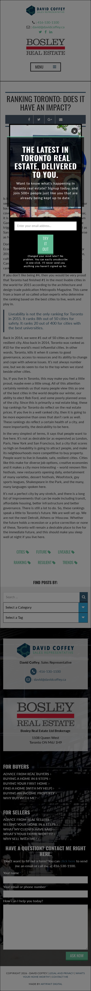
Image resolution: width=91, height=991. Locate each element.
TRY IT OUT (46, 244)
